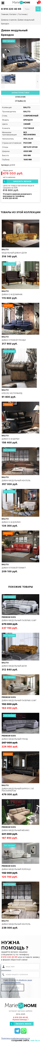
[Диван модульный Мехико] (20, 812)
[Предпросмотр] (20, 55)
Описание (20, 97)
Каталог (13, 14)
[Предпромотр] (8, 79)
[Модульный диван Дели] (20, 233)
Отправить (12, 987)
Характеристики (20, 93)
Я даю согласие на (17, 981)
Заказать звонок (22, 181)
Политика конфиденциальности (15, 1038)
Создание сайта (20, 1040)
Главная (4, 14)
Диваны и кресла (8, 20)
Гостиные (22, 14)
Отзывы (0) (20, 101)
